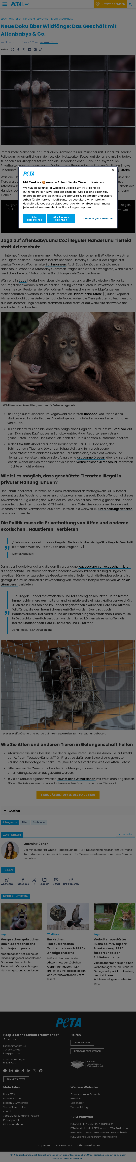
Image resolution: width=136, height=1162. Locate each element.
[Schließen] (113, 170)
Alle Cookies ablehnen (61, 218)
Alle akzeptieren (34, 218)
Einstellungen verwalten (97, 218)
